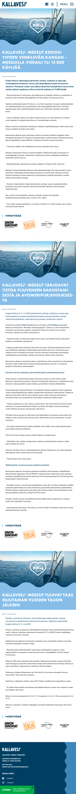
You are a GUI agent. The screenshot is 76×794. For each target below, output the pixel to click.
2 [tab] (34, 236)
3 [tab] (37, 236)
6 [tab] (45, 236)
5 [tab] (42, 236)
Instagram (10, 783)
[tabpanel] (11, 224)
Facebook (10, 778)
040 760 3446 (7, 765)
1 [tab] (31, 236)
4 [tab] (39, 236)
